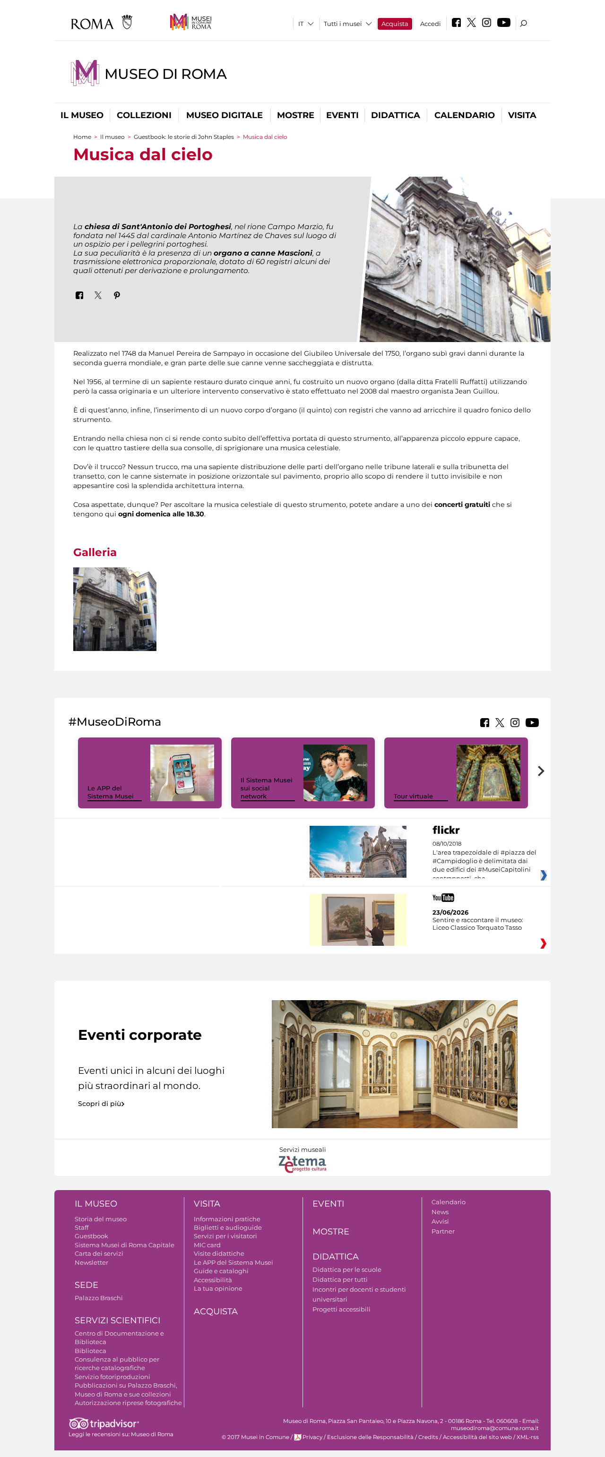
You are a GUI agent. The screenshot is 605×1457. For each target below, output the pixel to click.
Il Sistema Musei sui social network (267, 788)
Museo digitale (224, 115)
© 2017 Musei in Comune (255, 1437)
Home (82, 136)
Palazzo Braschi (99, 1298)
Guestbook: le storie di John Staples (184, 136)
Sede (86, 1285)
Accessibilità (213, 1280)
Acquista (394, 23)
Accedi (430, 23)
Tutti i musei (343, 23)
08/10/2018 (484, 861)
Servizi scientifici (117, 1320)
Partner (443, 1231)
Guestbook (91, 1236)
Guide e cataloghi (221, 1271)
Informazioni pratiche (227, 1219)
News (440, 1212)
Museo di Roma (165, 74)
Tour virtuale (413, 796)
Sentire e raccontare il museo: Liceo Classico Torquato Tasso (477, 923)
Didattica (395, 115)
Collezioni (144, 115)
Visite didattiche (219, 1253)
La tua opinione (218, 1288)
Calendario (464, 115)
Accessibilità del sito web (477, 1437)
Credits (428, 1437)
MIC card (207, 1245)
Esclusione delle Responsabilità (370, 1437)
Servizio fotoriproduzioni (112, 1376)
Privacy (312, 1437)
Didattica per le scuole (346, 1269)
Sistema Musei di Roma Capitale (124, 1245)
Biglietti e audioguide (228, 1227)
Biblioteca (90, 1350)
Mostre (295, 115)
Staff (81, 1227)
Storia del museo (101, 1219)
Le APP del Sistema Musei (110, 792)
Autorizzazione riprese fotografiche (128, 1402)
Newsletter (91, 1262)
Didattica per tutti (340, 1279)
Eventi (342, 115)
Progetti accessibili (341, 1309)
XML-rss (528, 1437)
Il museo (82, 115)
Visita (522, 115)
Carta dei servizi (99, 1253)
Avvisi (440, 1221)
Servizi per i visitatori (225, 1236)
